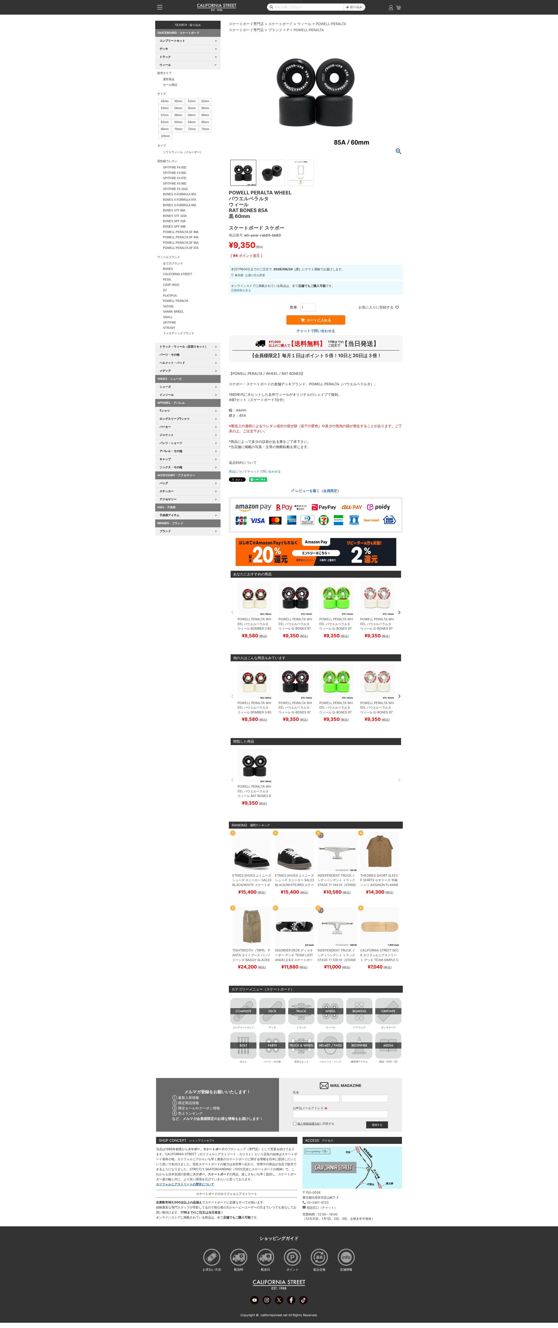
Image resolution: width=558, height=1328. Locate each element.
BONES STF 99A (174, 210)
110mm (165, 136)
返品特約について (243, 462)
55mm (192, 108)
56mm (205, 108)
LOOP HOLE (171, 284)
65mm (205, 122)
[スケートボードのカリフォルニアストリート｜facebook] (291, 1303)
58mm (178, 115)
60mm (205, 115)
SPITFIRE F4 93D (174, 167)
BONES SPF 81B (174, 221)
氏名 (296, 1092)
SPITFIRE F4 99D (174, 183)
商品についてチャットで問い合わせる (255, 471)
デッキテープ (388, 1027)
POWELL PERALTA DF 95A (181, 242)
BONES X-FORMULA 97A (179, 199)
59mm (192, 115)
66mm (165, 129)
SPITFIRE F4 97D (174, 178)
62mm (165, 122)
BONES (168, 269)
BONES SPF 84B (174, 226)
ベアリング (359, 1027)
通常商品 (168, 79)
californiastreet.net (274, 1315)
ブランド (275, 30)
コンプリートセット (243, 1027)
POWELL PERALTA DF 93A (181, 237)
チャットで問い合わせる (316, 331)
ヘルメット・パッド (330, 1061)
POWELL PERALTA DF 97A (181, 248)
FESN (167, 279)
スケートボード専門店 (246, 24)
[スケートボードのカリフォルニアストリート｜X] (279, 1303)
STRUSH (169, 327)
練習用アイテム (359, 1061)
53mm (165, 108)
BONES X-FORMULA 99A (179, 205)
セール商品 (170, 84)
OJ (165, 290)
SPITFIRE (169, 322)
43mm (165, 101)
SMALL (167, 317)
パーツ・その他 (272, 1061)
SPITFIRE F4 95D (174, 173)
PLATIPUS (170, 295)
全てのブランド (173, 263)
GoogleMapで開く (317, 1151)
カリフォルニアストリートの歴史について (185, 1184)
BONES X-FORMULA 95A (179, 194)
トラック (301, 1027)
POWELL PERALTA (175, 301)
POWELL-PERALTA (331, 24)
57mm (165, 115)
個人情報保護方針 (308, 1123)
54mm (178, 108)
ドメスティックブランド (178, 333)
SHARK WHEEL (173, 311)
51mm (192, 101)
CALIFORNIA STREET (177, 274)
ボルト (243, 1061)
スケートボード (280, 24)
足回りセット (301, 1061)
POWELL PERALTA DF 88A (181, 232)
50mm (178, 101)
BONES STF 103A (175, 216)
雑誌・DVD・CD (388, 1061)
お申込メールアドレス (310, 1108)
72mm (192, 129)
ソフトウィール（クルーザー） (183, 152)
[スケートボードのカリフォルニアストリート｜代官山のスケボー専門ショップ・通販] (216, 10)
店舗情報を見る (241, 290)
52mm (205, 101)
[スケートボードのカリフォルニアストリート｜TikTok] (303, 1303)
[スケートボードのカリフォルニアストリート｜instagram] (266, 1303)
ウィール (304, 24)
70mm (178, 129)
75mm (205, 129)
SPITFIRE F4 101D (175, 189)
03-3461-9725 (318, 1202)
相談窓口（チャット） (322, 1207)
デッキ (272, 1027)
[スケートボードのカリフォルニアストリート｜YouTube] (254, 1303)
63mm (178, 122)
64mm (192, 122)
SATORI (168, 306)
